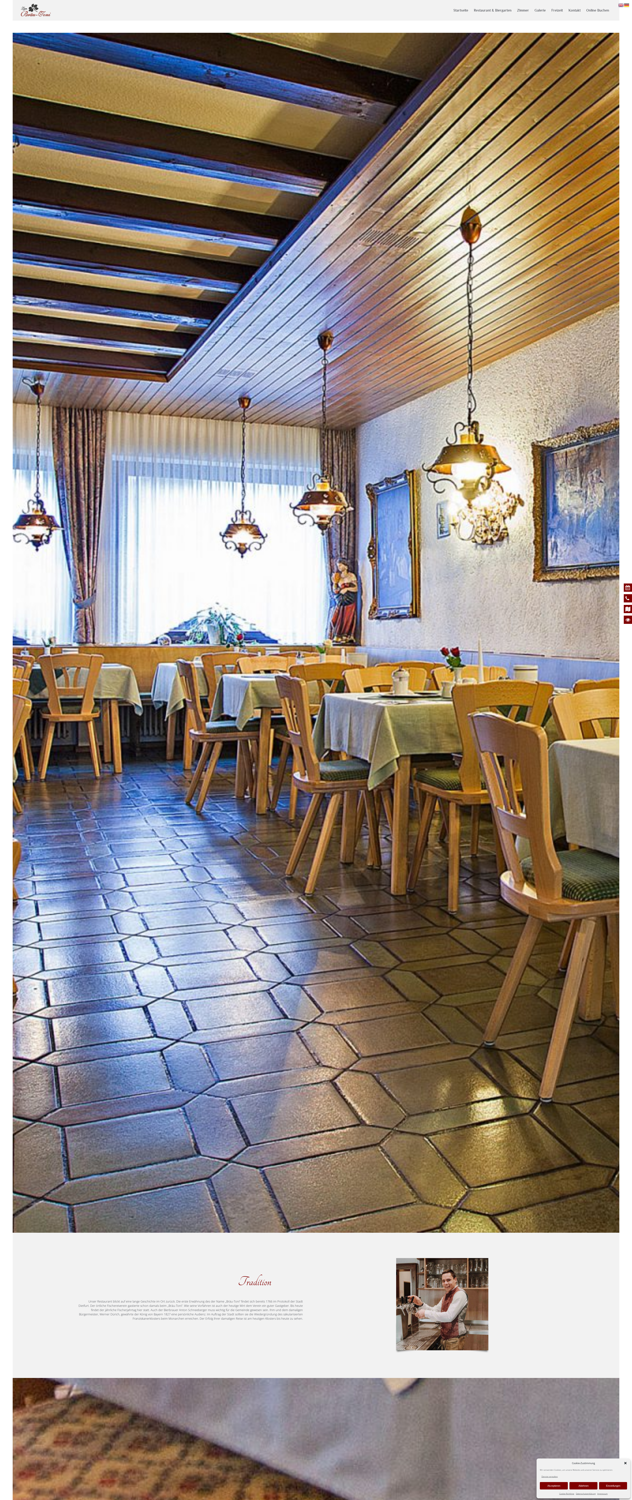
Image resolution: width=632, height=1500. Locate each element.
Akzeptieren (553, 1485)
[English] (621, 5)
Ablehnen (584, 1485)
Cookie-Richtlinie (566, 1493)
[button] (625, 1463)
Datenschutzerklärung (586, 1493)
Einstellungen (613, 1485)
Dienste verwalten (549, 1476)
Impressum (602, 1493)
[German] (627, 5)
